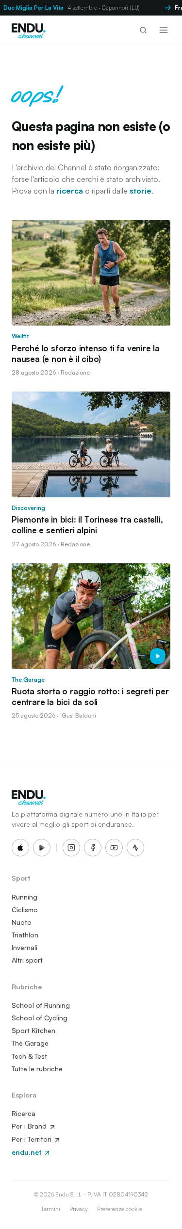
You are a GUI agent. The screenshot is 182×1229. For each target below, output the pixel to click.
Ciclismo (25, 909)
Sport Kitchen (33, 1030)
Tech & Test (29, 1056)
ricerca (69, 191)
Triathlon (25, 935)
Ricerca (23, 1113)
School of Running (41, 1005)
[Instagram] (71, 847)
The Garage (30, 1043)
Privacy (78, 1209)
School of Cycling (39, 1018)
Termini (50, 1209)
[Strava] (135, 847)
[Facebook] (92, 847)
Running (24, 897)
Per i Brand (30, 1126)
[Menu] (163, 30)
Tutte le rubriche (37, 1069)
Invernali (24, 947)
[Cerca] (143, 30)
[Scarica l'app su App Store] (20, 847)
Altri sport (27, 960)
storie (140, 191)
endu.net (27, 1152)
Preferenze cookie (119, 1209)
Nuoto (22, 922)
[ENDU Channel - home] (29, 30)
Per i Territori (32, 1139)
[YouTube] (114, 847)
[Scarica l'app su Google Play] (41, 847)
